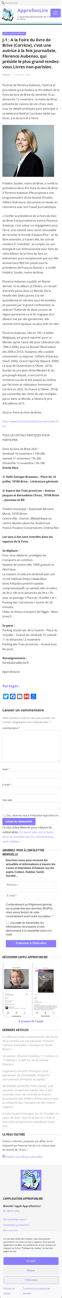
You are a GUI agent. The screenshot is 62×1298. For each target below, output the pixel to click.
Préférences (31, 1280)
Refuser (31, 1270)
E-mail (7, 784)
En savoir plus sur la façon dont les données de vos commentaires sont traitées (28, 836)
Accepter (31, 1261)
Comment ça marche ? (16, 1225)
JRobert (6, 74)
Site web (7, 800)
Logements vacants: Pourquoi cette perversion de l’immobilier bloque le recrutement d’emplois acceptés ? (25, 1075)
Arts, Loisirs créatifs (14, 33)
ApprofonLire (32, 10)
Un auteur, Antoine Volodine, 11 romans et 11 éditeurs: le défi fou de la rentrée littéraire (30, 1060)
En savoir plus (11, 1210)
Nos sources (10, 1230)
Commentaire (11, 728)
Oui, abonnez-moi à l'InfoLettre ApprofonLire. (32, 815)
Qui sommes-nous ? (15, 1219)
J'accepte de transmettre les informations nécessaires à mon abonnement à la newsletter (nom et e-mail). (29, 928)
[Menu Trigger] (55, 13)
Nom (6, 769)
